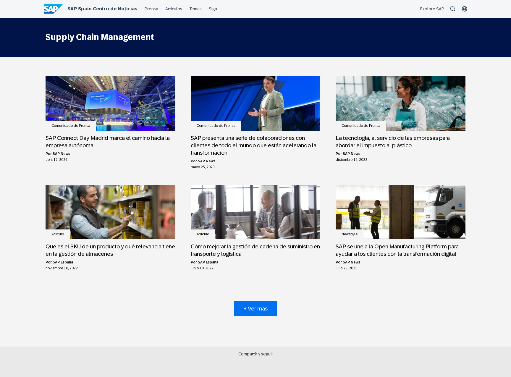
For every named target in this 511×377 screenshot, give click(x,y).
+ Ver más (255, 308)
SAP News (61, 154)
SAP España (63, 262)
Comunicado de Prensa (70, 126)
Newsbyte (350, 234)
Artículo (57, 234)
